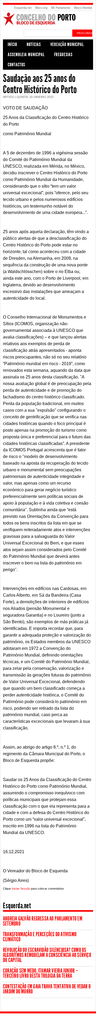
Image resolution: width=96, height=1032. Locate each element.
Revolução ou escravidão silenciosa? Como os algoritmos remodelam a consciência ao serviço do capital (47, 955)
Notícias (34, 44)
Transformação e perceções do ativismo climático (40, 937)
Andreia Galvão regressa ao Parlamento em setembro (42, 921)
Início (12, 44)
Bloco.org (41, 7)
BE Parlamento (60, 7)
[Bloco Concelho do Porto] (48, 25)
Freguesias (63, 54)
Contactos (16, 65)
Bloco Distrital (83, 7)
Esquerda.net (22, 7)
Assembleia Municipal (26, 54)
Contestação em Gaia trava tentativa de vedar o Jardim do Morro (47, 989)
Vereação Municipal (67, 44)
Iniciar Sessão (21, 888)
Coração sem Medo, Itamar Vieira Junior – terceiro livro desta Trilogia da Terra (40, 973)
